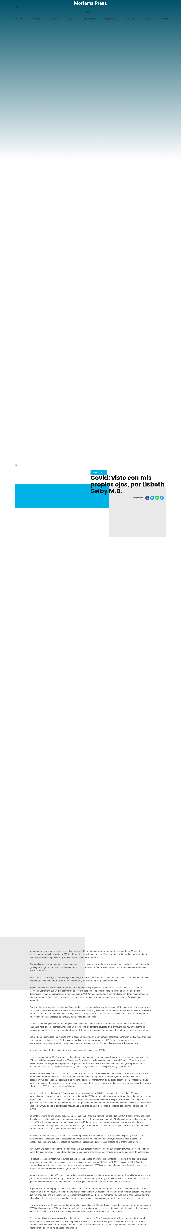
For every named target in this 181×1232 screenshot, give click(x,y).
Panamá (164, 19)
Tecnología (54, 19)
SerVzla (36, 19)
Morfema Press (90, 3)
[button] (147, 498)
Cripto (72, 19)
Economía (130, 19)
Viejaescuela (110, 19)
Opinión (147, 19)
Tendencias (89, 19)
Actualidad (18, 19)
